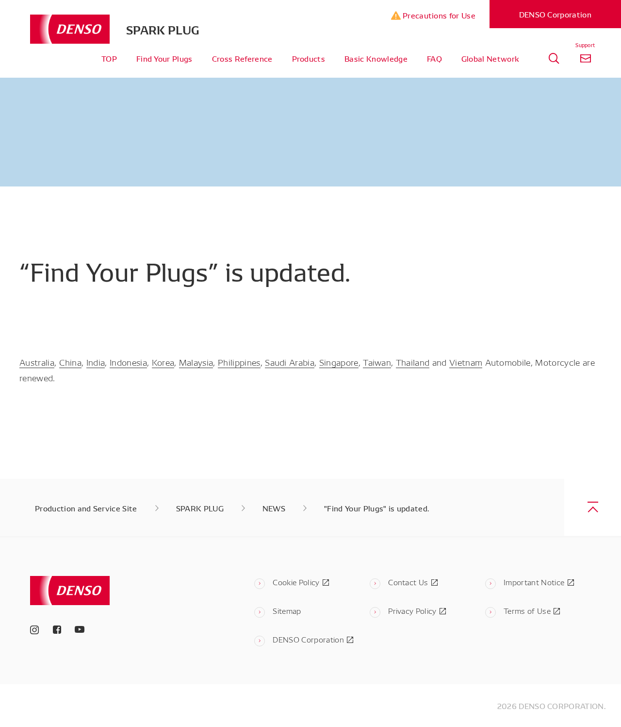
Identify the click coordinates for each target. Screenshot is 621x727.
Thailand (413, 361)
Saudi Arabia (289, 361)
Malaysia (196, 361)
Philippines (239, 361)
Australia (36, 361)
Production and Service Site (86, 508)
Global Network (490, 58)
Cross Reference (242, 58)
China (70, 361)
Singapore (339, 361)
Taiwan (377, 361)
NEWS (273, 508)
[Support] (585, 58)
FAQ (434, 58)
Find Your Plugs (164, 58)
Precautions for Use (438, 15)
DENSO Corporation (555, 14)
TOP (109, 58)
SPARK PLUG (162, 29)
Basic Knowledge (376, 58)
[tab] (553, 58)
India (95, 361)
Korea (163, 361)
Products (309, 58)
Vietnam (465, 361)
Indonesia (128, 361)
